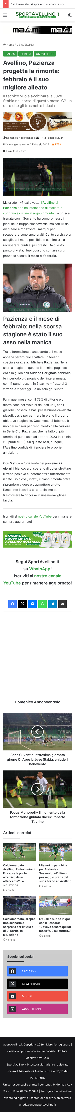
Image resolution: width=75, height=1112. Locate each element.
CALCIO (10, 53)
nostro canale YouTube (35, 516)
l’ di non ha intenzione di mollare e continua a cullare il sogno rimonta (32, 208)
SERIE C (26, 53)
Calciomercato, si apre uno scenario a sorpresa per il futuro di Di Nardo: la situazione (19, 926)
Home (10, 44)
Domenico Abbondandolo (21, 137)
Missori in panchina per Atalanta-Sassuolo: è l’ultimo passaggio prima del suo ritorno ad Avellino (55, 873)
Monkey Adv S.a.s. (37, 1057)
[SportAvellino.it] (37, 15)
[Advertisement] (37, 655)
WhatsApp (39, 568)
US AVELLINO (25, 44)
